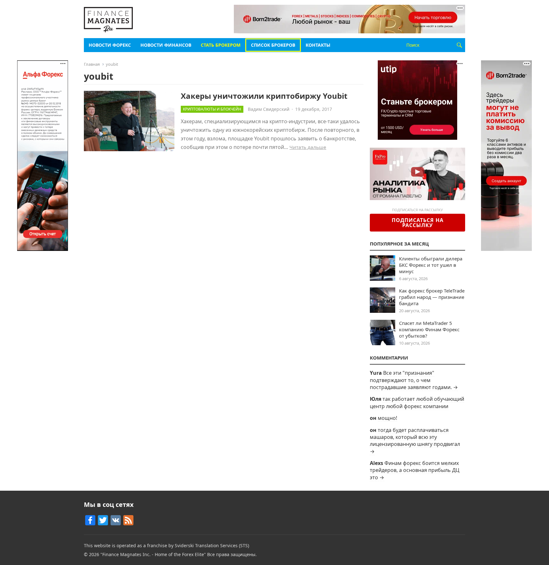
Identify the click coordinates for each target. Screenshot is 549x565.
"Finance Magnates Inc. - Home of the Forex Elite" (153, 554)
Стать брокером (221, 45)
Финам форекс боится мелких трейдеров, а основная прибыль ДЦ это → (414, 470)
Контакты (318, 45)
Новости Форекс (110, 45)
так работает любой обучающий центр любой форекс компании (417, 402)
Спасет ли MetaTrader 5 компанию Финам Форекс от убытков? (429, 329)
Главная (92, 64)
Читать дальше (307, 147)
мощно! (387, 417)
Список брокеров (273, 45)
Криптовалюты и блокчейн (212, 109)
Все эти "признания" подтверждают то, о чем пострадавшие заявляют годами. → (414, 380)
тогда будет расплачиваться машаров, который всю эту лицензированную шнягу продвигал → (415, 441)
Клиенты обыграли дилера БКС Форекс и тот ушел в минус (430, 264)
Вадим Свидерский (268, 109)
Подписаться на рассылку (418, 223)
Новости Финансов (165, 45)
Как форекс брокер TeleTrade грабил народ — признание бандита (431, 296)
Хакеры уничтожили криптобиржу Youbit (264, 96)
